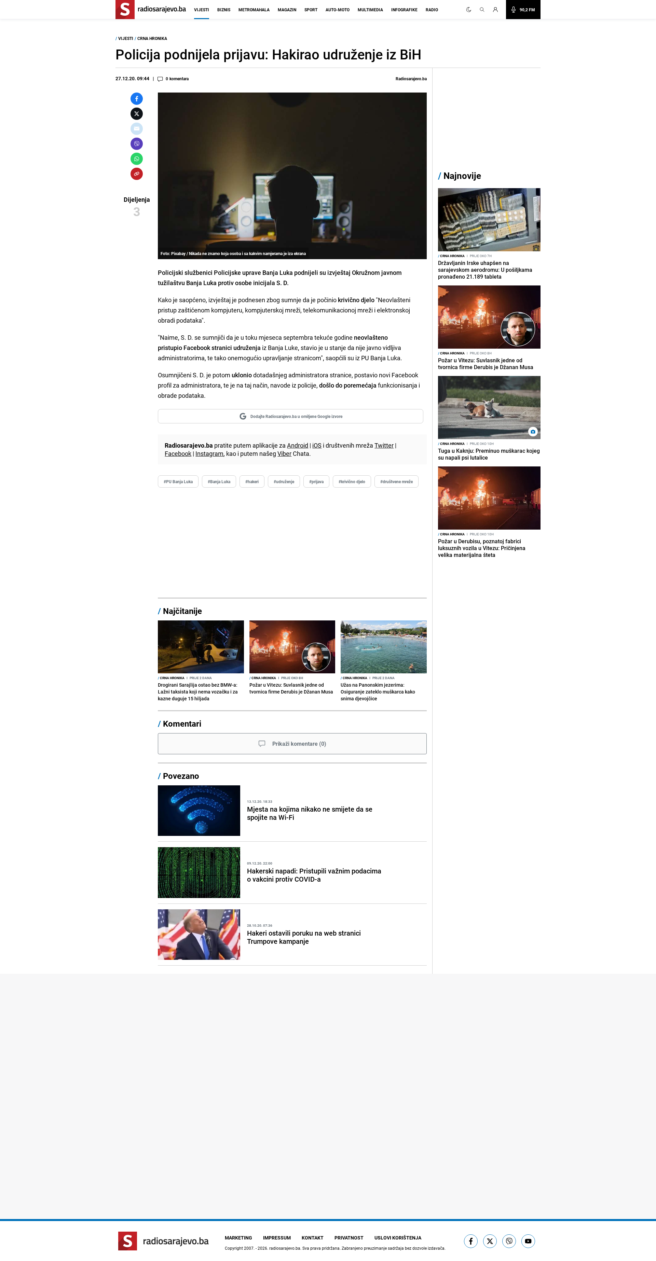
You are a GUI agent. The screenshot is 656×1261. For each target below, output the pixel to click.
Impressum (277, 1237)
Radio (432, 9)
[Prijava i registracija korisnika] (497, 9)
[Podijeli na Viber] (137, 144)
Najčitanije (182, 610)
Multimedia (370, 9)
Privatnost (349, 1237)
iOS (317, 445)
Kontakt (313, 1237)
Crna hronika (152, 38)
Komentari (182, 723)
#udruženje (284, 481)
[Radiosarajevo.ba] (163, 1241)
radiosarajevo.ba (284, 1248)
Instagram (209, 453)
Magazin (287, 9)
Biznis (223, 9)
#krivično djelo (352, 481)
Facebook (178, 453)
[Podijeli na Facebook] (137, 99)
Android (297, 445)
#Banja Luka (219, 481)
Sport (310, 9)
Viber (284, 453)
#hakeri (252, 481)
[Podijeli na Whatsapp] (137, 159)
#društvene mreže (396, 481)
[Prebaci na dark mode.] (468, 9)
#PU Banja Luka (178, 481)
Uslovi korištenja (397, 1237)
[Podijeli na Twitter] (137, 114)
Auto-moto (338, 9)
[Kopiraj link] (137, 174)
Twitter (384, 445)
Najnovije (462, 176)
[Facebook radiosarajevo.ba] (471, 1241)
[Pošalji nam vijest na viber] (509, 1241)
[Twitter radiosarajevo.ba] (490, 1241)
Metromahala (254, 9)
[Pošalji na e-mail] (137, 129)
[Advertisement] (292, 543)
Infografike (404, 9)
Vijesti (201, 9)
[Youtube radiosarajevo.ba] (528, 1241)
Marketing (238, 1237)
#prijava (316, 481)
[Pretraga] (482, 9)
